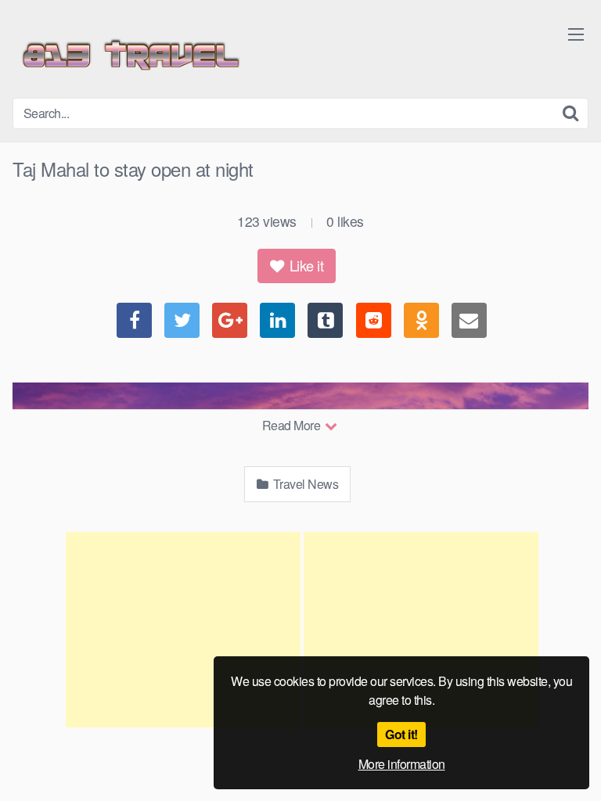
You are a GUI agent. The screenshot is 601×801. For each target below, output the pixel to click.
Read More (292, 425)
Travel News (304, 484)
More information (401, 764)
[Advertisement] (183, 629)
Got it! (401, 734)
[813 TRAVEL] (130, 55)
